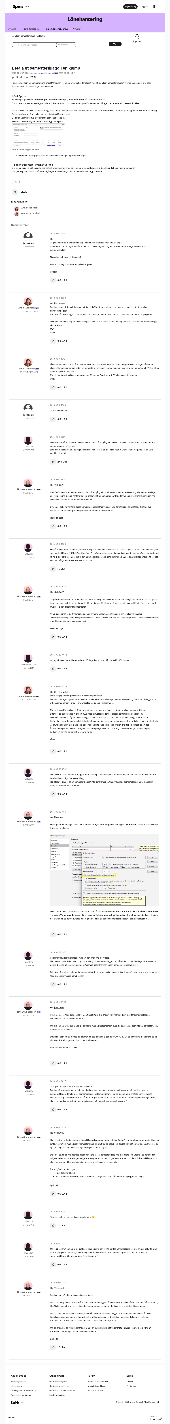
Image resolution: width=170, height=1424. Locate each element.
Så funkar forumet (95, 1390)
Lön (15, 182)
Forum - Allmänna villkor (98, 1381)
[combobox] (42, 44)
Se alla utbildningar (57, 1395)
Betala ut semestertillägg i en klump (28, 36)
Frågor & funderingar (30, 29)
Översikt (12, 29)
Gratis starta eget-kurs (59, 1386)
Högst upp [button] (14, 1417)
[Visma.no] (21, 7)
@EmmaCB (59, 1288)
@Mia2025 (59, 485)
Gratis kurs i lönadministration (62, 1390)
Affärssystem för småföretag (23, 1390)
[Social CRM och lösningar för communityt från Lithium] (156, 1418)
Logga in (144, 6)
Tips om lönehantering (56, 29)
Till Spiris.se (131, 1386)
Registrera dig (130, 6)
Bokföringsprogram (19, 1381)
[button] (38, 135)
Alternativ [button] (115, 45)
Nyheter (76, 29)
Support (129, 1381)
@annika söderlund (62, 692)
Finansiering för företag (21, 1395)
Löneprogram (16, 1386)
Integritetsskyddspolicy (97, 1386)
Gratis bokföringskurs (58, 1381)
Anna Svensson (47, 73)
